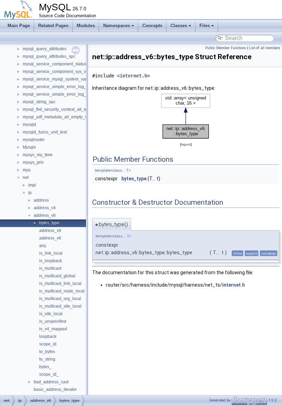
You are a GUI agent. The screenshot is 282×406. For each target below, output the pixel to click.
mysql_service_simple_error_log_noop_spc (64, 86)
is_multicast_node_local (62, 291)
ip (30, 192)
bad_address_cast (51, 382)
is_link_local (51, 253)
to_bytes (47, 351)
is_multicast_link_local (60, 283)
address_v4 (45, 207)
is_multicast (50, 268)
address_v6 (45, 215)
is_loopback (50, 260)
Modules (86, 25)
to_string (47, 359)
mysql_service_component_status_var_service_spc (71, 64)
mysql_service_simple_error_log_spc (58, 94)
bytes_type (49, 223)
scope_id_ (49, 374)
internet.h (133, 75)
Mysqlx (29, 147)
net (26, 177)
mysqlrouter (34, 139)
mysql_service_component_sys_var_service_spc (69, 71)
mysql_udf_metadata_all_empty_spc (57, 117)
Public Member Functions (225, 48)
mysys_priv (33, 162)
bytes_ (45, 366)
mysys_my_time (38, 154)
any (42, 245)
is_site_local (51, 313)
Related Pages (53, 25)
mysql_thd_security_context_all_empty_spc (63, 109)
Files (204, 25)
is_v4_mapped (53, 329)
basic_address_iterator (55, 389)
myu (27, 170)
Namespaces (116, 25)
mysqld (29, 124)
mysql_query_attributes (44, 48)
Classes (179, 25)
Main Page (19, 25)
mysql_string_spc (39, 101)
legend (186, 144)
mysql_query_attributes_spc (49, 56)
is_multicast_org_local (60, 298)
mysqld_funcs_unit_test (45, 132)
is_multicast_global (57, 276)
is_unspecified (52, 321)
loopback (47, 336)
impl (32, 185)
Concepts (152, 25)
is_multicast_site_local (60, 306)
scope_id (47, 344)
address (41, 200)
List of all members (264, 48)
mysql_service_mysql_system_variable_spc (64, 79)
